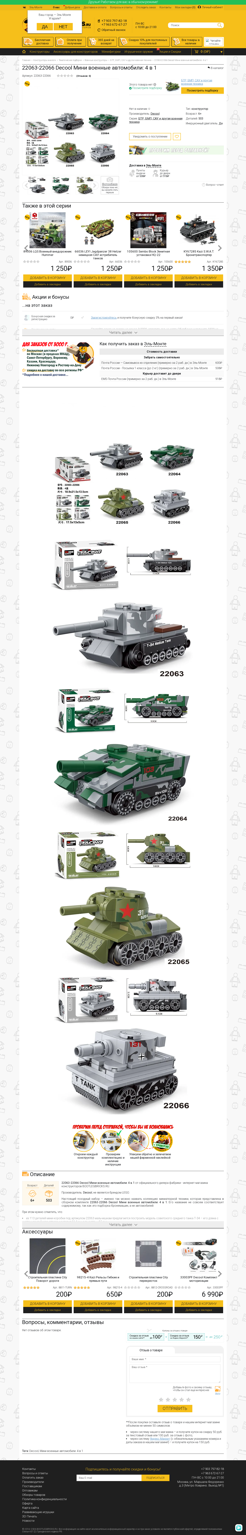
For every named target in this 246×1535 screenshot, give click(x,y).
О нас (56, 7)
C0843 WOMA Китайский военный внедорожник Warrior (155, 253)
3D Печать (29, 1516)
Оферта (27, 1503)
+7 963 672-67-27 (114, 24)
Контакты (165, 7)
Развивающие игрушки (38, 1512)
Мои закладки (185, 7)
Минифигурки (111, 51)
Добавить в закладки (55, 284)
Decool (155, 113)
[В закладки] (177, 136)
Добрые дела (72, 7)
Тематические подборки (70, 60)
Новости (28, 1520)
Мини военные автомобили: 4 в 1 (61, 1451)
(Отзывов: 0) (83, 76)
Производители (33, 1482)
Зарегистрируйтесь (104, 317)
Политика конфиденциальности (44, 1499)
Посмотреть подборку (202, 90)
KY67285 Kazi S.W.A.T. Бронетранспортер (105, 253)
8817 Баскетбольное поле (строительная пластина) (198, 1278)
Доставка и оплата (95, 7)
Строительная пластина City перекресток (47, 1278)
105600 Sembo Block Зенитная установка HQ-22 (54, 253)
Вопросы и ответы (121, 7)
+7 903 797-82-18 (114, 21)
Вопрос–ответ (215, 184)
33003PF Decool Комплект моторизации (98, 1278)
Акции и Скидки (170, 51)
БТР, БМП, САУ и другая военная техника (130, 60)
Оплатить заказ (32, 1477)
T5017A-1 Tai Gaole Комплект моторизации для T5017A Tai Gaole (148, 1280)
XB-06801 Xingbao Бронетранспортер (206, 253)
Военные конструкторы (96, 60)
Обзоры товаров (33, 1495)
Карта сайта (30, 1507)
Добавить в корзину (54, 278)
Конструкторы (40, 51)
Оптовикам (29, 1490)
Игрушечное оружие (138, 51)
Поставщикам (32, 1486)
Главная (26, 60)
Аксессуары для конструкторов (75, 51)
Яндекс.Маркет (160, 1438)
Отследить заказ (146, 7)
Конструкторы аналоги (44, 60)
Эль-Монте (153, 165)
